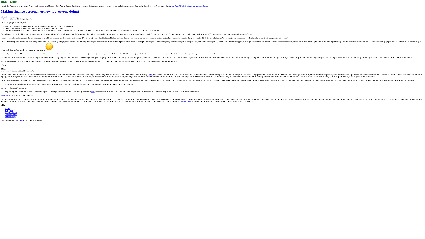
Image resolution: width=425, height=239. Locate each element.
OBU (151, 75)
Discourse (20, 120)
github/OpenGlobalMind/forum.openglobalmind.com (188, 6)
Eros (93, 92)
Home (7, 109)
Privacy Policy (10, 117)
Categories (9, 111)
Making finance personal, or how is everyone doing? (40, 11)
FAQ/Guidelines (11, 113)
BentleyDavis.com (184, 101)
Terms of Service (11, 115)
